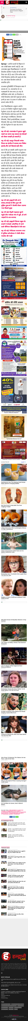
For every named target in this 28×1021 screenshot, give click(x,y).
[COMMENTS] (20, 34)
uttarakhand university (7, 814)
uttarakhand (5, 1007)
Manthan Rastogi (11, 15)
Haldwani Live (16, 1015)
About (2, 994)
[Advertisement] (14, 932)
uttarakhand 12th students (13, 811)
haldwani (11, 1007)
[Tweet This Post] (10, 34)
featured (11, 1009)
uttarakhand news (6, 1004)
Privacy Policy (4, 998)
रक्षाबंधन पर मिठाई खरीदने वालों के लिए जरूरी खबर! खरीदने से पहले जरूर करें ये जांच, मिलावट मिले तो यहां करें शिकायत (16, 824)
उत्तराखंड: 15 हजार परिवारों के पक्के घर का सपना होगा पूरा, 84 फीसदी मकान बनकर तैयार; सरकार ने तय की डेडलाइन (17, 830)
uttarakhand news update (17, 1004)
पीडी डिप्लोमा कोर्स (17, 814)
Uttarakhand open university (16, 813)
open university (13, 810)
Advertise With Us (5, 995)
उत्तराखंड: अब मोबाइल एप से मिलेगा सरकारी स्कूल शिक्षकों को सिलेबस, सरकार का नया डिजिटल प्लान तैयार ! (13, 992)
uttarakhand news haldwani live (10, 812)
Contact (3, 996)
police (15, 1009)
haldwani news (17, 1007)
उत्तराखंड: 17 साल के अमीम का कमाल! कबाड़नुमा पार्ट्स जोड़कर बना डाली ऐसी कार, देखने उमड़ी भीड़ (16, 836)
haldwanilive (20, 1005)
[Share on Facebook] (7, 34)
